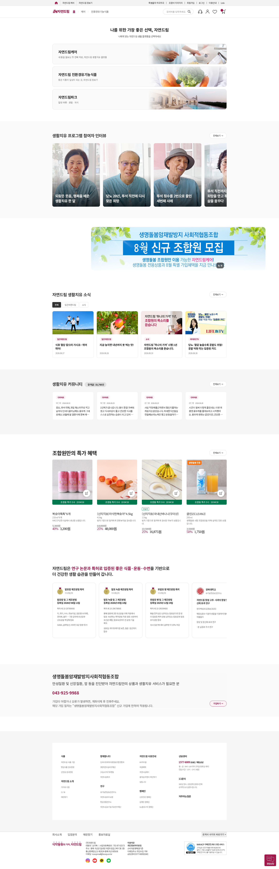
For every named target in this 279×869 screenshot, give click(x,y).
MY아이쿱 (143, 762)
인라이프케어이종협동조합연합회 (112, 762)
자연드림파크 (105, 777)
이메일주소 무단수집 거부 (137, 851)
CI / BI (63, 792)
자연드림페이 (144, 772)
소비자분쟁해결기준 (135, 848)
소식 (84, 304)
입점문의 (72, 834)
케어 (83, 11)
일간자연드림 (70, 304)
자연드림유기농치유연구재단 (110, 807)
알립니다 (143, 782)
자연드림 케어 (68, 2)
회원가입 (190, 2)
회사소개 (57, 834)
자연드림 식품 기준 (68, 762)
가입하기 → (218, 703)
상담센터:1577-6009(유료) (137, 854)
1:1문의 (182, 778)
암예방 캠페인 (145, 802)
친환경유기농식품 (100, 11)
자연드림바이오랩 (106, 797)
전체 (57, 304)
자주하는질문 (185, 796)
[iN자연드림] (56, 3)
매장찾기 (64, 797)
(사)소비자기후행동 (107, 772)
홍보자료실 (104, 834)
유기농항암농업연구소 (108, 792)
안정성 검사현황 (67, 772)
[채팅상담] (270, 860)
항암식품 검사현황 (67, 767)
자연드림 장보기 (85, 2)
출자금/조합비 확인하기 (148, 777)
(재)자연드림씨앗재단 (108, 767)
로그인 (201, 2)
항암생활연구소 (105, 802)
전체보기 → (218, 135)
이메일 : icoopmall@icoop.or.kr (99, 854)
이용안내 (212, 2)
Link (223, 2)
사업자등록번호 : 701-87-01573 (112, 845)
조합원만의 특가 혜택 (74, 453)
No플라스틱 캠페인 (146, 807)
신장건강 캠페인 (145, 797)
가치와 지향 (65, 787)
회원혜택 (143, 767)
